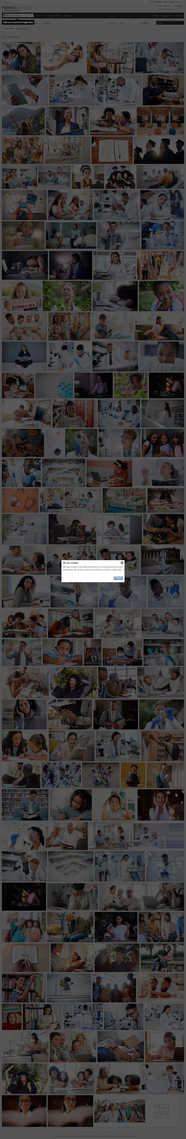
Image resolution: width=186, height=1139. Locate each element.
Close (118, 578)
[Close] (122, 563)
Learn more (116, 569)
